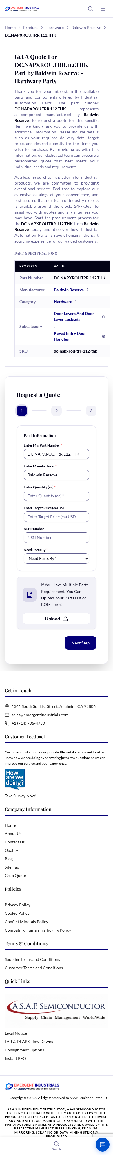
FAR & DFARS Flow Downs (29, 1041)
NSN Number (34, 529)
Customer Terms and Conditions (34, 967)
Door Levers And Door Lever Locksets (74, 316)
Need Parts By (36, 549)
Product (30, 27)
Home (10, 27)
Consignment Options (24, 1049)
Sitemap (12, 867)
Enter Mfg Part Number (43, 445)
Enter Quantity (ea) (40, 487)
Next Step (81, 642)
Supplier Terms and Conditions (32, 959)
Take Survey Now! (21, 795)
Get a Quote (15, 875)
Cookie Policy (17, 913)
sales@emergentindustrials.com (40, 714)
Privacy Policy (17, 904)
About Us (13, 833)
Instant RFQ (15, 1058)
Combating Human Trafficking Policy (38, 930)
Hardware (54, 27)
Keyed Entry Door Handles (70, 336)
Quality (11, 850)
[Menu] (103, 8)
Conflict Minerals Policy (26, 921)
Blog (9, 858)
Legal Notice (16, 1033)
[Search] (90, 8)
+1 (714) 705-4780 (28, 723)
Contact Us (15, 841)
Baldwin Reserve (86, 27)
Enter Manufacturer (40, 466)
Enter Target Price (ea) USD (44, 508)
